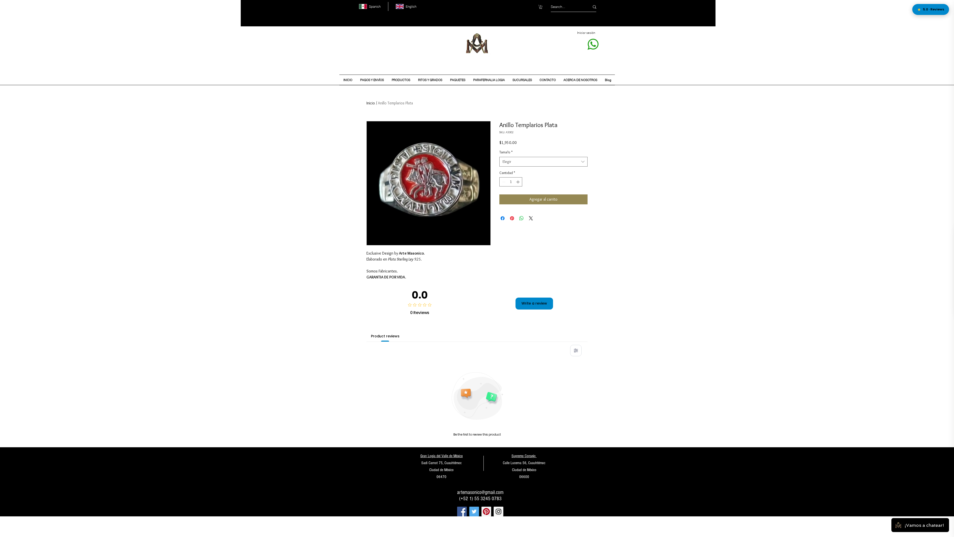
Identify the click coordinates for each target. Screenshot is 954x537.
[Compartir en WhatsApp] (521, 218)
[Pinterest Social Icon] (486, 511)
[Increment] (518, 182)
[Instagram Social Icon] (498, 511)
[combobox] (543, 162)
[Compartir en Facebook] (503, 218)
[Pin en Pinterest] (512, 218)
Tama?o (506, 152)
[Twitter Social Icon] (474, 511)
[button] (540, 7)
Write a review (534, 303)
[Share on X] (531, 218)
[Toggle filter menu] (576, 350)
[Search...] (594, 7)
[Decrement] (503, 182)
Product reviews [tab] (385, 336)
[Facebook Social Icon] (462, 511)
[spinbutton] (510, 182)
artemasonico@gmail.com (480, 492)
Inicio (370, 103)
